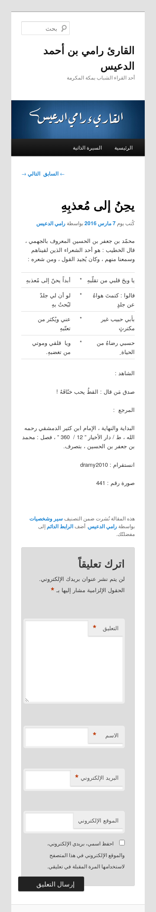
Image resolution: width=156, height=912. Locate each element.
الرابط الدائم (60, 526)
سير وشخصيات (46, 518)
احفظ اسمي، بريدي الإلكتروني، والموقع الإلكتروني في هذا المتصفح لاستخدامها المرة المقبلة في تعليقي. (86, 854)
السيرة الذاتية (87, 147)
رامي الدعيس (50, 223)
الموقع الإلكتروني (98, 820)
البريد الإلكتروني (97, 777)
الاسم (106, 735)
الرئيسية (123, 147)
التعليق (106, 628)
